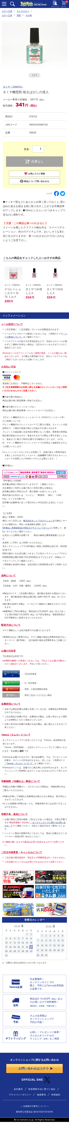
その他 (29, 15)
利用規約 (55, 1094)
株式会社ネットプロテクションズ (39, 520)
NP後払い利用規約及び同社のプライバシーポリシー (26, 528)
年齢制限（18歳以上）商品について (20, 781)
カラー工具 (7, 11)
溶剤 (19, 15)
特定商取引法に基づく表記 (41, 1089)
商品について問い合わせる (36, 181)
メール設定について (12, 324)
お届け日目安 (8, 650)
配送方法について (11, 625)
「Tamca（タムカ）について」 (19, 763)
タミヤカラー (23, 11)
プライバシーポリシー (20, 1094)
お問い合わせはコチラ (33, 1068)
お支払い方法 (8, 366)
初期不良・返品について (14, 814)
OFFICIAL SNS (32, 1079)
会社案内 (18, 1089)
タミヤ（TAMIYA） (13, 86)
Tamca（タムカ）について (15, 734)
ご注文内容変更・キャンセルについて (21, 852)
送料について (8, 575)
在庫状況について (11, 703)
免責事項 (41, 1094)
